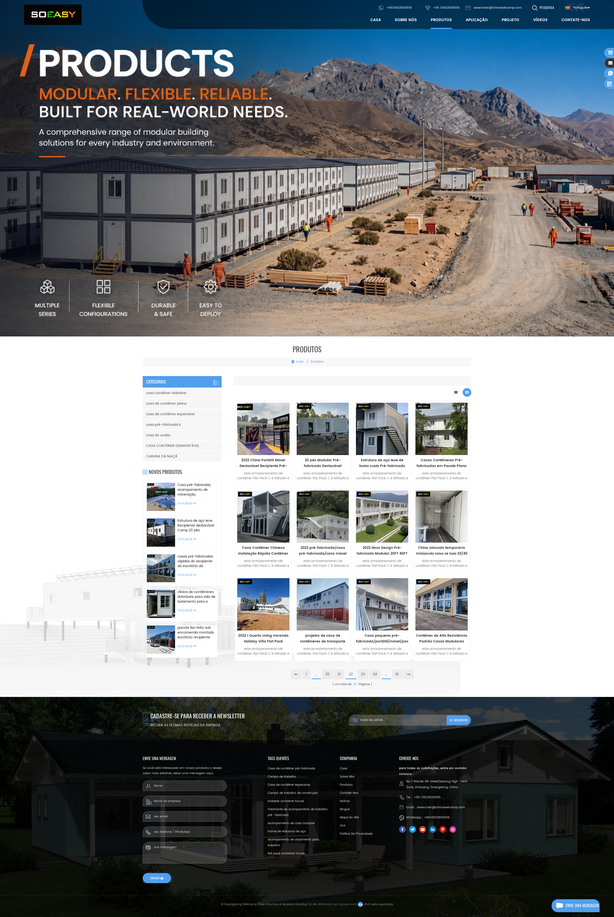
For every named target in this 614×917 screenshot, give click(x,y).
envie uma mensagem (582, 905)
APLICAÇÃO (477, 20)
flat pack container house (286, 853)
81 (397, 674)
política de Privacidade (356, 834)
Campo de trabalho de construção (293, 793)
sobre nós (406, 20)
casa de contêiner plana (166, 403)
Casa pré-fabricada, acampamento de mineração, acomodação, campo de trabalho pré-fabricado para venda (195, 490)
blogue (345, 809)
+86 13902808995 (446, 8)
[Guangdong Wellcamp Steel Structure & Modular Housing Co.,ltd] (53, 15)
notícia (345, 801)
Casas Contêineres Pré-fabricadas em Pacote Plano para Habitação (441, 463)
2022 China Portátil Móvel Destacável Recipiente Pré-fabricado (263, 463)
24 (375, 674)
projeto (510, 20)
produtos (346, 785)
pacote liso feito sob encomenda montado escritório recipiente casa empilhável (195, 632)
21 (339, 674)
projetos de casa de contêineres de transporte (322, 638)
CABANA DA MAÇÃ (161, 456)
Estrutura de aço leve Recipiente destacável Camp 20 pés (195, 525)
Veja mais (263, 664)
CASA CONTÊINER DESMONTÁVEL (172, 446)
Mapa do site (349, 817)
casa (343, 768)
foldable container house (286, 801)
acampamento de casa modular (291, 823)
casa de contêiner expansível (170, 414)
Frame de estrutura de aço (287, 831)
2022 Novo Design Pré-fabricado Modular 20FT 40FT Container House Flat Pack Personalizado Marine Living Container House (382, 551)
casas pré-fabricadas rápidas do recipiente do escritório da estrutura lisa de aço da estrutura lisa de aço (197, 561)
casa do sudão (158, 435)
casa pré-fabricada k (163, 424)
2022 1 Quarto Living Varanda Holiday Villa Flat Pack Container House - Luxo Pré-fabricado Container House (263, 638)
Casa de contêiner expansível (289, 785)
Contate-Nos (575, 20)
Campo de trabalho (282, 776)
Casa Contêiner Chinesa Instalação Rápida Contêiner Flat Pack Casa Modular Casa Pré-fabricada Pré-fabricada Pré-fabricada (263, 551)
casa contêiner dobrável (166, 393)
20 (327, 674)
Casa (375, 20)
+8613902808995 (399, 8)
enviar (154, 878)
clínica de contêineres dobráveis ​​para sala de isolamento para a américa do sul (196, 597)
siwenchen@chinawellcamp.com (498, 8)
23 (363, 674)
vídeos (540, 20)
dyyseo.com (348, 904)
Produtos (441, 20)
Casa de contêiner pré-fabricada (291, 768)
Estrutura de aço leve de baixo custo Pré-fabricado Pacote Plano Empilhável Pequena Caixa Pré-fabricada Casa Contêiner (382, 463)
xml (342, 825)
